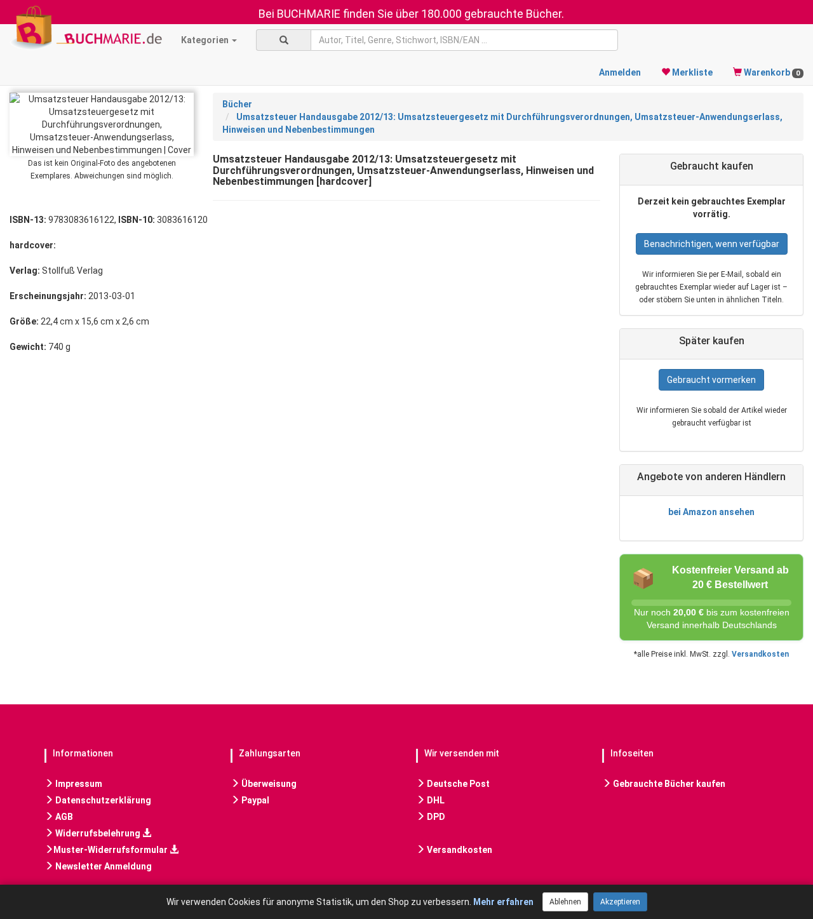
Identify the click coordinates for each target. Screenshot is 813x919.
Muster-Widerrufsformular (111, 850)
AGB (63, 817)
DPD (435, 817)
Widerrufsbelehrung (97, 833)
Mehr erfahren (503, 902)
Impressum (77, 784)
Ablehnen (565, 901)
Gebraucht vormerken (711, 380)
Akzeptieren (620, 901)
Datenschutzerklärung (102, 800)
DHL (435, 800)
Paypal (254, 800)
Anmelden (620, 72)
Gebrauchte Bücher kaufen (668, 784)
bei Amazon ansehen (711, 512)
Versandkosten (760, 654)
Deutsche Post (457, 784)
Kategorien (206, 40)
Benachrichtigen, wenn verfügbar (711, 244)
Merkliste (691, 72)
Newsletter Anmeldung (102, 866)
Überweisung (268, 784)
